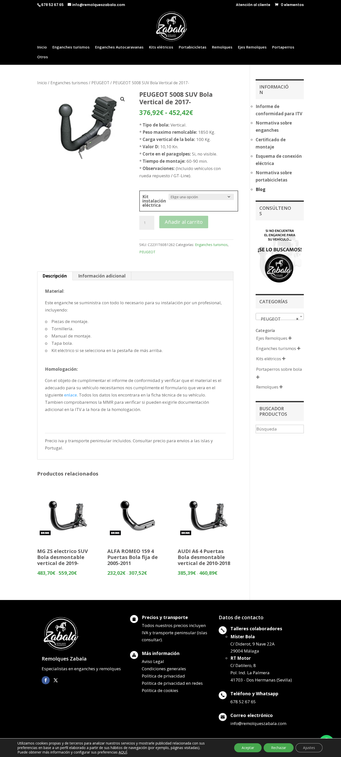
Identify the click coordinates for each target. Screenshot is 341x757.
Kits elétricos (161, 47)
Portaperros (283, 47)
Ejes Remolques (252, 47)
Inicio (42, 47)
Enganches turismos (71, 47)
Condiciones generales (164, 669)
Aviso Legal (153, 661)
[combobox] (280, 316)
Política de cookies (160, 690)
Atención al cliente (253, 5)
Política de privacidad (163, 676)
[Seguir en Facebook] (46, 680)
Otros (42, 57)
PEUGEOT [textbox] (278, 319)
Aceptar (248, 747)
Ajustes (309, 747)
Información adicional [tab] (102, 276)
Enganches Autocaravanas (119, 47)
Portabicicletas (192, 47)
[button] (122, 99)
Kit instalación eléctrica (154, 200)
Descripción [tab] (54, 276)
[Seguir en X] (56, 680)
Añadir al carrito (184, 221)
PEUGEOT (100, 83)
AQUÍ (123, 752)
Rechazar (278, 747)
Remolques (222, 47)
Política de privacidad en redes (172, 683)
